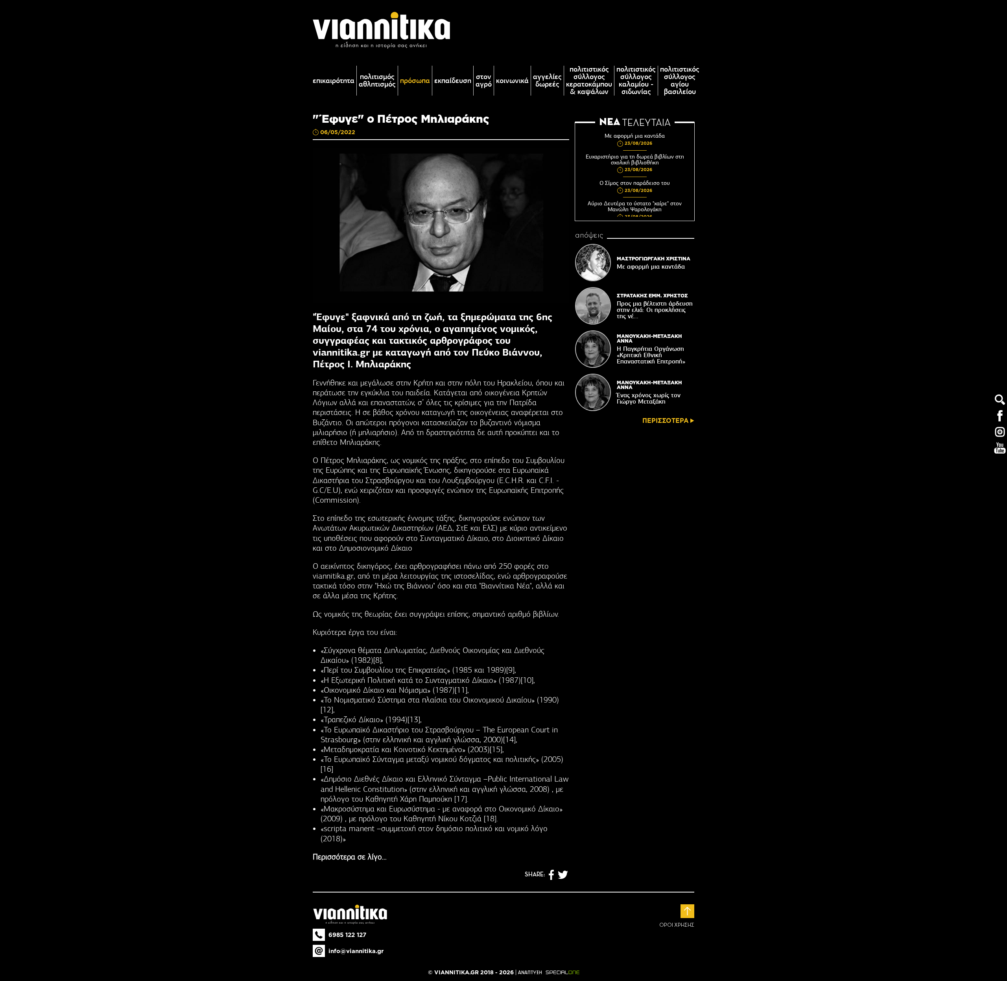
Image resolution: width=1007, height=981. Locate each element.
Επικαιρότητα (333, 81)
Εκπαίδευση (452, 81)
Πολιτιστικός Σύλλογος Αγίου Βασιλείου (679, 81)
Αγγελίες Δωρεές (547, 80)
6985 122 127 (347, 935)
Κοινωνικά (512, 81)
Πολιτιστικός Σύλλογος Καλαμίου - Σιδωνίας (636, 81)
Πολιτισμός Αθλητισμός (377, 80)
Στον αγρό (484, 80)
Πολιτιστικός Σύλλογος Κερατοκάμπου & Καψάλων (589, 81)
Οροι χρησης (676, 925)
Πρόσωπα (415, 81)
